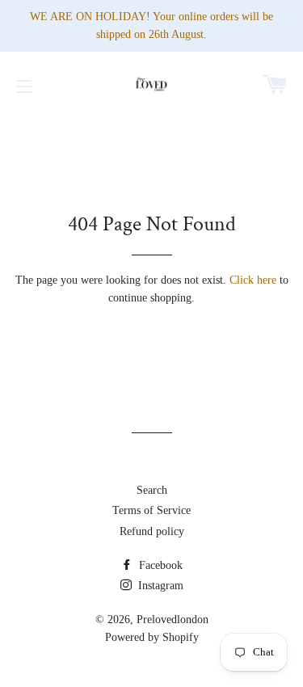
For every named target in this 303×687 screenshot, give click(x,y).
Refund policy (152, 531)
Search (152, 490)
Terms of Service (151, 510)
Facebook (159, 565)
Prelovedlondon (172, 619)
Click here (252, 280)
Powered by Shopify (152, 637)
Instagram (159, 586)
